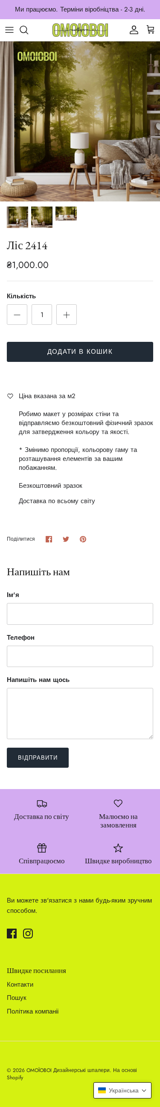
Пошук (16, 997)
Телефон (21, 637)
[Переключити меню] (9, 29)
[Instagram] (28, 933)
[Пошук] (28, 29)
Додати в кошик (80, 351)
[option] (80, 121)
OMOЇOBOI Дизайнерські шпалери (68, 1070)
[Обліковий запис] (131, 29)
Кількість (21, 296)
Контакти (20, 984)
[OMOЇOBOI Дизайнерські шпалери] (80, 30)
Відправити (38, 758)
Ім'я (13, 595)
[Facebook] (12, 933)
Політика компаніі (32, 1011)
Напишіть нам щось (38, 680)
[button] (122, 1090)
